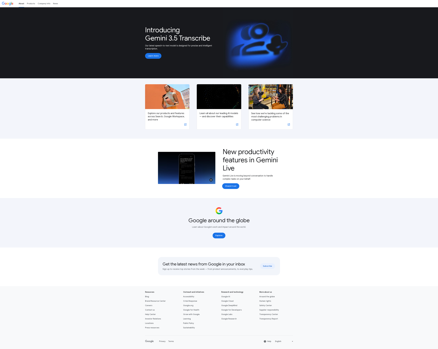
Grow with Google (191, 314)
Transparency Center (268, 314)
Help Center (150, 314)
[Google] (7, 3)
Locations (149, 323)
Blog (147, 297)
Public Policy (188, 323)
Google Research (229, 319)
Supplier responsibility (269, 310)
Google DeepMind (229, 305)
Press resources (152, 328)
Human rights (265, 301)
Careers (148, 305)
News (55, 4)
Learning (187, 319)
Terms (171, 341)
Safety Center (265, 305)
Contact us (150, 310)
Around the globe (267, 297)
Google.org (188, 305)
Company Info (44, 4)
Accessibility (188, 297)
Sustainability (189, 328)
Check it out (230, 186)
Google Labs (226, 314)
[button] (211, 180)
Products (31, 4)
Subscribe (267, 266)
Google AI (225, 297)
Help (269, 341)
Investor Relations (153, 319)
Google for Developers (231, 310)
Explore (219, 235)
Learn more (153, 56)
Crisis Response (190, 301)
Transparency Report (268, 319)
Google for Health (191, 310)
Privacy (162, 341)
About (21, 4)
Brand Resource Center (155, 301)
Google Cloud (227, 301)
